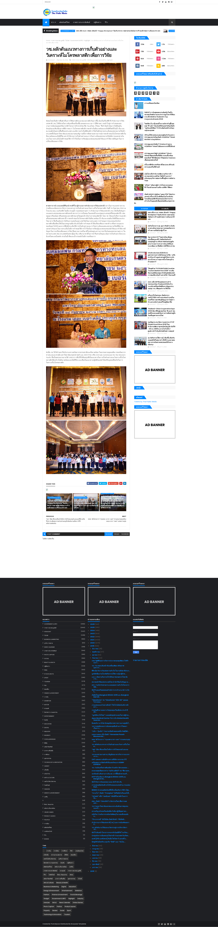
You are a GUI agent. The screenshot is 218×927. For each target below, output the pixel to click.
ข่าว (52, 22)
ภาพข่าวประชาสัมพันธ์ (81, 22)
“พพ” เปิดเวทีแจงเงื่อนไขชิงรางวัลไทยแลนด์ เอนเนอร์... (110, 750)
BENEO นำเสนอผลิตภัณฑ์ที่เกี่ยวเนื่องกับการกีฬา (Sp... (111, 790)
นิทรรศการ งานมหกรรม (50, 712)
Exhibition (47, 701)
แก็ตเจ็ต (46, 770)
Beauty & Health (49, 662)
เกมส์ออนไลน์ (48, 831)
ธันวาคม (95, 649)
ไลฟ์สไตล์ (47, 785)
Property (47, 735)
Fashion (47, 789)
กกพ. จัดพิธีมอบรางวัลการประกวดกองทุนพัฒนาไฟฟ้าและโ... (110, 662)
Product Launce (49, 816)
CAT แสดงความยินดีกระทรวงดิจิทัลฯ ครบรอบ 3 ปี (109, 759)
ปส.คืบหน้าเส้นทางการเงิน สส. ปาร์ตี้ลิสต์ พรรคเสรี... (110, 774)
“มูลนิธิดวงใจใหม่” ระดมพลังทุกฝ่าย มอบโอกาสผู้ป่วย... (111, 715)
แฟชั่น (46, 797)
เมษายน (95, 858)
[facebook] (159, 2)
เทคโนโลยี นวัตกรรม (50, 781)
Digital (46, 728)
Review (46, 839)
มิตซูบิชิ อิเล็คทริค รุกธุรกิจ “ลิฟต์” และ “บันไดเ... (109, 842)
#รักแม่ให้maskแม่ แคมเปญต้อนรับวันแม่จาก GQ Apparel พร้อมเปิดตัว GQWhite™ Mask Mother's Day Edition (159, 137)
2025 (92, 627)
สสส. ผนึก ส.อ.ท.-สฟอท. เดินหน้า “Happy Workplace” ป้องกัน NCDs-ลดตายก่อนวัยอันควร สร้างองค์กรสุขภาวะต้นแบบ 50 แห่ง (74, 31)
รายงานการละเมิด (140, 660)
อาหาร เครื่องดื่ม (48, 751)
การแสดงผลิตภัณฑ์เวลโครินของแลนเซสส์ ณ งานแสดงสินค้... (111, 786)
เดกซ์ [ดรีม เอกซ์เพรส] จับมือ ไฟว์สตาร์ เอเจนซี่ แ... (109, 838)
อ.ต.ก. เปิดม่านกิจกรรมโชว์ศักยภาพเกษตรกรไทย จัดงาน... (110, 678)
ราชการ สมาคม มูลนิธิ (57, 40)
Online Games (48, 812)
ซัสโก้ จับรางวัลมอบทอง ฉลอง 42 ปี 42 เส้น (107, 782)
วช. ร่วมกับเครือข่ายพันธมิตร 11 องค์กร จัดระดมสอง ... (110, 767)
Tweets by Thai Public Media (145, 401)
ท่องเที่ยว (46, 689)
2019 (92, 646)
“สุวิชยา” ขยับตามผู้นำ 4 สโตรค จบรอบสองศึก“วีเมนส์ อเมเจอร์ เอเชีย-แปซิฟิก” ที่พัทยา (158, 186)
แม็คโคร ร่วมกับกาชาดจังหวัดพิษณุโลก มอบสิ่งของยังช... (110, 815)
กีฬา (45, 685)
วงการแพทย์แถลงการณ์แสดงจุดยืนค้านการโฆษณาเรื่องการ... (109, 727)
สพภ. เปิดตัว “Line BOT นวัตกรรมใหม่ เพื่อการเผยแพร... (109, 802)
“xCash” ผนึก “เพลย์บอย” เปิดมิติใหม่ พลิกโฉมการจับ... (110, 797)
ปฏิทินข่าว (97, 22)
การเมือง (46, 824)
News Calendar (49, 647)
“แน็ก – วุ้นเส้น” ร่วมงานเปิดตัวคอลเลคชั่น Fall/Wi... (110, 731)
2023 (92, 633)
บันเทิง (46, 720)
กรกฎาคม (95, 849)
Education (47, 724)
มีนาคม (95, 861)
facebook (125, 534)
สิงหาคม (95, 846)
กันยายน (95, 658)
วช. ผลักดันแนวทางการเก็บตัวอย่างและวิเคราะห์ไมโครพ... (111, 745)
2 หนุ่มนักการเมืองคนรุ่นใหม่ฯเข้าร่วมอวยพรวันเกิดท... (110, 835)
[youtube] (166, 2)
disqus (116, 534)
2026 (92, 624)
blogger (109, 534)
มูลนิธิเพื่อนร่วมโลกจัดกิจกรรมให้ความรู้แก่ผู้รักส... (109, 674)
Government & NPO (132, 31)
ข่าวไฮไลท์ (144, 209)
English (48, 2)
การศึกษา (47, 754)
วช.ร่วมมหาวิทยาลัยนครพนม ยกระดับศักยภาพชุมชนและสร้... (110, 807)
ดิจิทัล (45, 743)
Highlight (87, 40)
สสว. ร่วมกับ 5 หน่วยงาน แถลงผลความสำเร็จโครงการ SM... (110, 686)
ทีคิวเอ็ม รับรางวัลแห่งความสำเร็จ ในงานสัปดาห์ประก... (111, 671)
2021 (92, 640)
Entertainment (49, 716)
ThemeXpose (55, 924)
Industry (47, 731)
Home (48, 40)
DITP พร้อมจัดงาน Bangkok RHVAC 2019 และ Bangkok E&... (109, 778)
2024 (92, 630)
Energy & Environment (52, 793)
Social (46, 658)
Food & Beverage (50, 739)
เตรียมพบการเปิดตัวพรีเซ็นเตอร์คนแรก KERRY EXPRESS (108, 763)
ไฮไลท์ (67, 40)
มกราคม (95, 867)
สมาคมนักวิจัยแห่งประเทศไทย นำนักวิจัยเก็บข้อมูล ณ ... (111, 682)
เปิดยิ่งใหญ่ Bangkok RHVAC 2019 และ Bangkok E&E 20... (110, 696)
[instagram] (169, 2)
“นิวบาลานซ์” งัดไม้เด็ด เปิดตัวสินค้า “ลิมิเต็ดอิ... (108, 819)
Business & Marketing (51, 639)
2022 (92, 637)
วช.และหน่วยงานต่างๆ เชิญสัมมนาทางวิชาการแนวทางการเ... (111, 755)
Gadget (46, 766)
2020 (92, 643)
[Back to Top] (174, 924)
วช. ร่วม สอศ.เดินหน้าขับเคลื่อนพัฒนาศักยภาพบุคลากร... (108, 667)
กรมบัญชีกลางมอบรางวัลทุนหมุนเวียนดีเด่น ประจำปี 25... (110, 711)
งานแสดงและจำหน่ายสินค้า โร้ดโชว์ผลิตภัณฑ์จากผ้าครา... (110, 706)
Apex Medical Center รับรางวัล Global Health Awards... (110, 719)
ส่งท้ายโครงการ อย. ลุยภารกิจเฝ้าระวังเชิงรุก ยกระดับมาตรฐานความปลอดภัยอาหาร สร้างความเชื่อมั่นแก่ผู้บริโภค (86, 504)
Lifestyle (47, 774)
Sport (46, 678)
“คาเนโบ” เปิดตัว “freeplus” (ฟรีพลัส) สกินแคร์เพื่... (111, 793)
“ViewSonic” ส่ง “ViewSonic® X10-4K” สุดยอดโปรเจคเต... (110, 701)
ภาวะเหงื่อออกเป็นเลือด (151, 103)
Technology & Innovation (53, 762)
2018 (92, 871)
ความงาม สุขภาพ (49, 674)
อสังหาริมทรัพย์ (48, 747)
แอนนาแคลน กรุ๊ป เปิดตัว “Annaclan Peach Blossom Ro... (108, 735)
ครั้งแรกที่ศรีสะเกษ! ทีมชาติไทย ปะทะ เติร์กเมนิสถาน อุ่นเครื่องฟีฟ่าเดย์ (159, 165)
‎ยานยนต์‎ (46, 708)
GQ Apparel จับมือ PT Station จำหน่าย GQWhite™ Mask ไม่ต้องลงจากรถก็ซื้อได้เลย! (159, 145)
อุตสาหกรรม (47, 758)
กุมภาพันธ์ (96, 864)
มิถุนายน (95, 852)
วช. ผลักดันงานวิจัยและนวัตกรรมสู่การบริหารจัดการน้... (109, 828)
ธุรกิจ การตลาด (48, 643)
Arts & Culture (49, 778)
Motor (46, 705)
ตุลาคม (95, 655)
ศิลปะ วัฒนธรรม (48, 804)
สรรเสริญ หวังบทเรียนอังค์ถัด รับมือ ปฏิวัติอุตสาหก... (109, 811)
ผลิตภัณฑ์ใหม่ (64, 22)
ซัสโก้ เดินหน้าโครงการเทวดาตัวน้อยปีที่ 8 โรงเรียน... (110, 832)
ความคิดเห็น (165, 209)
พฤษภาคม (95, 855)
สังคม (45, 670)
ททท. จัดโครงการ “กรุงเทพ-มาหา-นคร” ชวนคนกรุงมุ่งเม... (111, 740)
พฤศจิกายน (96, 652)
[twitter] (162, 2)
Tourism (47, 681)
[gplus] (172, 2)
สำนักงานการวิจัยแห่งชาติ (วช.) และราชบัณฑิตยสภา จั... (110, 823)
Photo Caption (49, 655)
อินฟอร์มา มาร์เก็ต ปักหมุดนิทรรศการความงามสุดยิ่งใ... (111, 723)
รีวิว (106, 22)
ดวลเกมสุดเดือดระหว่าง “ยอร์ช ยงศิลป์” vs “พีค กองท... (111, 771)
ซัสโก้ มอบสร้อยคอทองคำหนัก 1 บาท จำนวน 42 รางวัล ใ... (110, 691)
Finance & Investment (51, 693)
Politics (47, 820)
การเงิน (46, 697)
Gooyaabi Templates (78, 924)
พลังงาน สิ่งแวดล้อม (49, 808)
